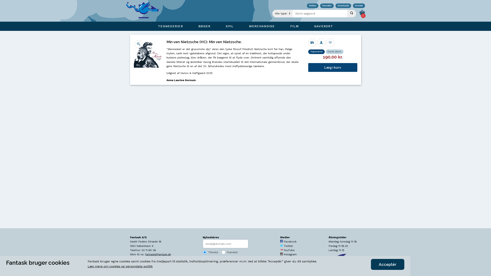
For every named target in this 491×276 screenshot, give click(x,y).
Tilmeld (213, 252)
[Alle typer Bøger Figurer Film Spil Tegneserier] (282, 13)
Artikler (312, 6)
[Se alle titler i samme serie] (312, 43)
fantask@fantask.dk (158, 254)
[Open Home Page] (144, 11)
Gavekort (323, 26)
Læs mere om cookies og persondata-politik (120, 266)
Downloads (343, 6)
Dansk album (335, 51)
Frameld (232, 252)
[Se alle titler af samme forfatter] (321, 43)
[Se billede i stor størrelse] (139, 44)
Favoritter (327, 6)
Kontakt (359, 6)
